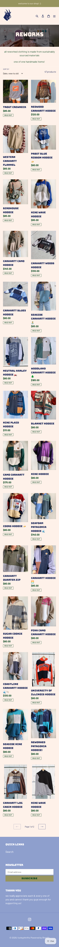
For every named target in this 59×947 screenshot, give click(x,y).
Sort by (6, 69)
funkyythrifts (24, 937)
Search (9, 851)
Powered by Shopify (40, 937)
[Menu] (54, 16)
